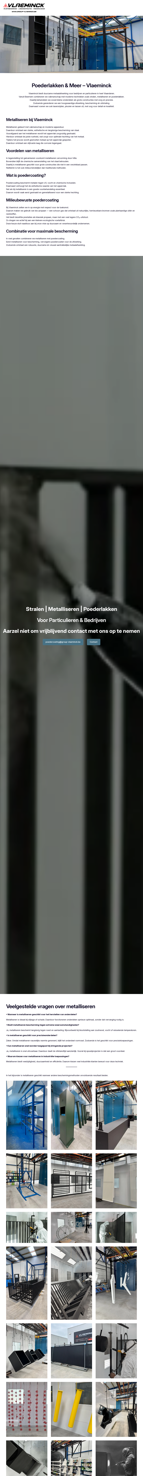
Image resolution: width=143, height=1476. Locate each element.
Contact (93, 642)
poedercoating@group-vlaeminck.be (63, 642)
